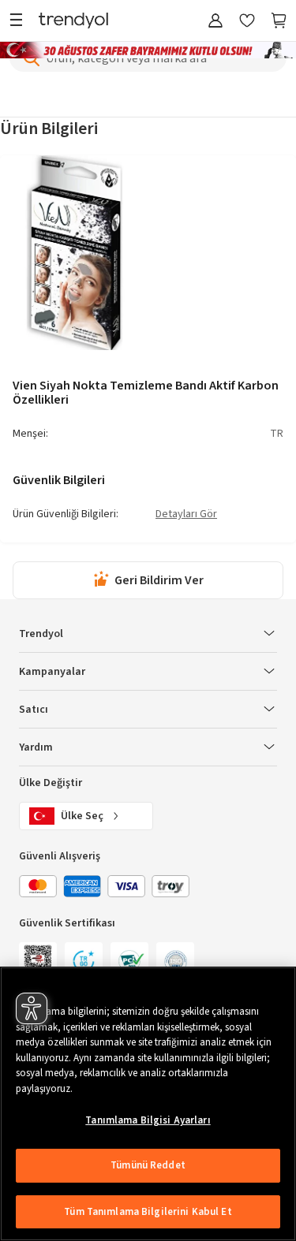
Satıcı (33, 709)
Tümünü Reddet (148, 1165)
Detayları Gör (186, 515)
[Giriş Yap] (215, 22)
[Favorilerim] (247, 22)
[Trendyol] (73, 22)
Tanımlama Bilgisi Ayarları (147, 1120)
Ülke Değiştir (50, 783)
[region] (148, 1104)
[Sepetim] (279, 22)
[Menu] (20, 22)
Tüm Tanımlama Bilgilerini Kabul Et (147, 1212)
